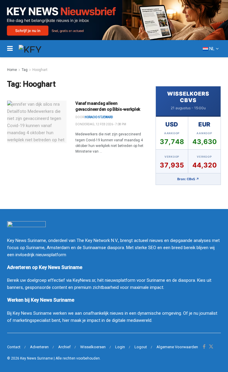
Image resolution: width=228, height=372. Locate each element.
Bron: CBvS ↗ (188, 179)
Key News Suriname (36, 358)
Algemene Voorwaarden (177, 347)
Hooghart (40, 70)
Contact (13, 347)
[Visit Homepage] (41, 49)
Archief (64, 347)
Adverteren (39, 347)
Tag (25, 70)
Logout (140, 347)
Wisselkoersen (93, 347)
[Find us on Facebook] (204, 346)
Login (120, 347)
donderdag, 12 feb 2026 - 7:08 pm (100, 124)
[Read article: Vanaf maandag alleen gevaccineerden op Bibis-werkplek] (36, 122)
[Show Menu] (10, 48)
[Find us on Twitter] (211, 346)
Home (12, 70)
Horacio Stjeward (99, 117)
